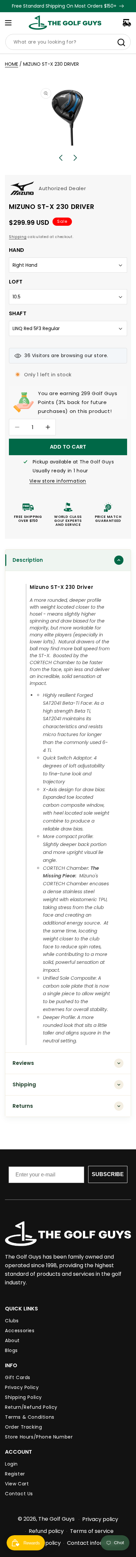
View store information (57, 481)
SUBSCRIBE (108, 1174)
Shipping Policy (23, 1397)
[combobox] (68, 42)
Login (11, 1464)
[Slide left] (60, 158)
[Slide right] (75, 158)
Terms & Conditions (29, 1417)
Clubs (12, 1320)
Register (15, 1474)
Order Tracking (23, 1427)
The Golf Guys (56, 1519)
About (12, 1340)
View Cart (17, 1483)
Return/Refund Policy (31, 1407)
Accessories (20, 1330)
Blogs (11, 1350)
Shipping (18, 236)
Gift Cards (17, 1377)
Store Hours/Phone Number (39, 1437)
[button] (8, 22)
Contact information (93, 1543)
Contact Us (19, 1493)
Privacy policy (100, 1519)
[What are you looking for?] (121, 42)
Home (11, 64)
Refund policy (46, 1531)
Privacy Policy (22, 1387)
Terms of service (92, 1531)
